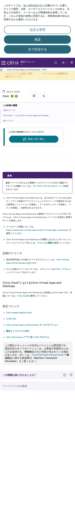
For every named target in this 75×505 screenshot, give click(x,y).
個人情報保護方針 (33, 5)
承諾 (37, 39)
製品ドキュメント (28, 63)
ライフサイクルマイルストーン (47, 186)
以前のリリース (9, 110)
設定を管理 (37, 30)
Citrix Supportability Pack (19, 312)
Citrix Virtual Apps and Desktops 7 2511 (27, 69)
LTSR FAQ (11, 319)
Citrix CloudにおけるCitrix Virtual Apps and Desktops (25, 115)
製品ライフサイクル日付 (17, 331)
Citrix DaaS (22, 296)
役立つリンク (8, 121)
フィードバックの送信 (15, 386)
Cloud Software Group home (48, 354)
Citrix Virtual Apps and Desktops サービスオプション (32, 325)
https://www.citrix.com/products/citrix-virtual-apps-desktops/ (37, 230)
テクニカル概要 (45, 243)
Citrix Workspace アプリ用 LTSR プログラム (27, 337)
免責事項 (40, 132)
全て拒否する (37, 49)
